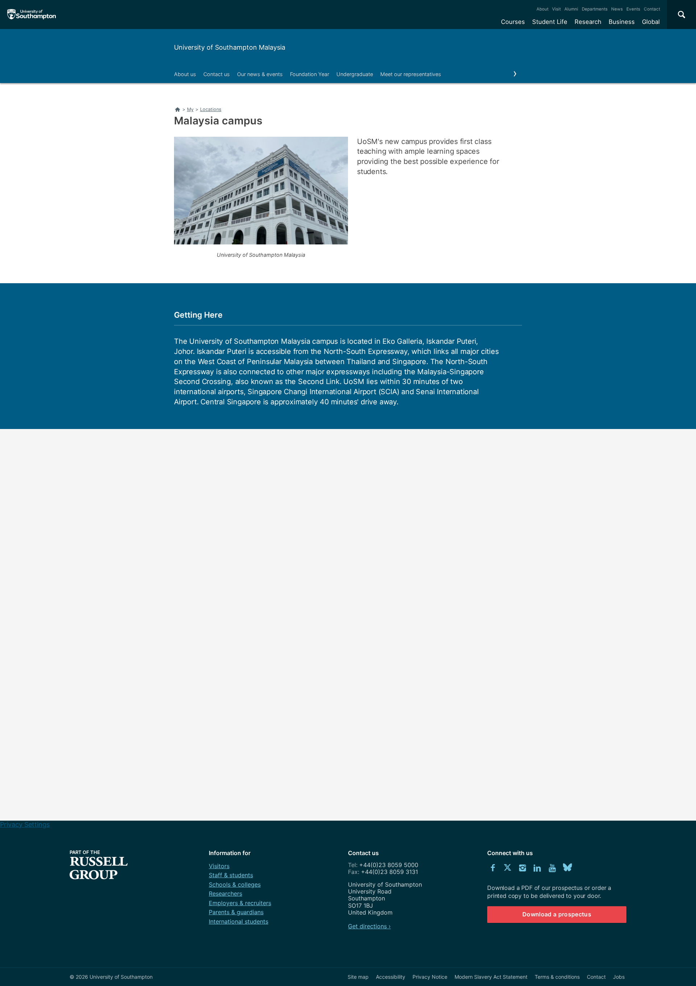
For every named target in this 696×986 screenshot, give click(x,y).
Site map (358, 977)
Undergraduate (354, 74)
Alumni (571, 9)
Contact (652, 9)
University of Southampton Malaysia (229, 47)
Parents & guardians (236, 912)
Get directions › (369, 926)
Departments (595, 9)
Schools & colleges (235, 884)
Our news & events (260, 74)
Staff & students (231, 875)
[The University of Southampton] (31, 14)
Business (622, 21)
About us (185, 74)
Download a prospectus (556, 914)
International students (238, 921)
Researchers (225, 893)
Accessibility (390, 977)
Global (651, 21)
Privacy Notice (430, 977)
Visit (556, 9)
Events (633, 9)
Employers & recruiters (240, 903)
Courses (513, 21)
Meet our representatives (410, 74)
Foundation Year (309, 74)
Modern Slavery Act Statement (491, 977)
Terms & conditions (557, 977)
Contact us (216, 74)
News (617, 9)
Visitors (219, 866)
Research (588, 21)
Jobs (619, 977)
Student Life (549, 21)
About (542, 9)
